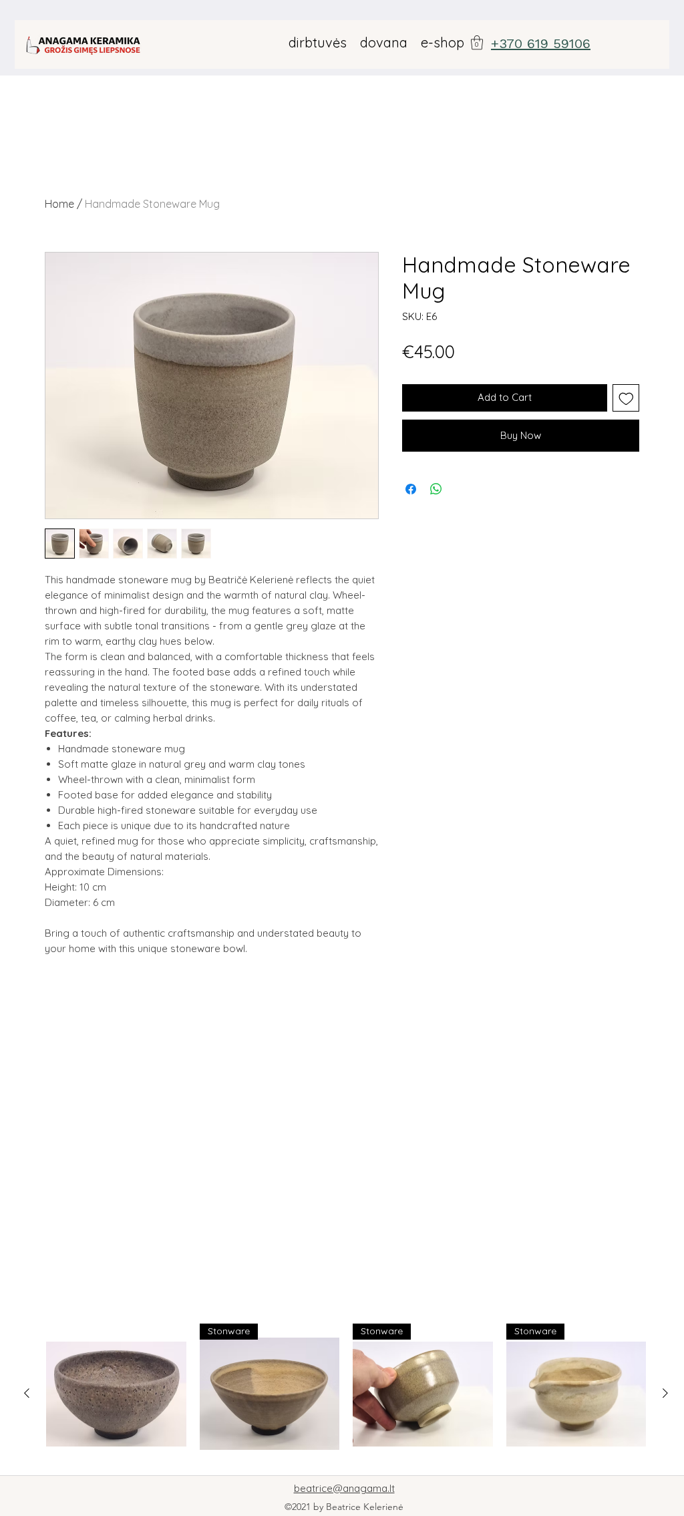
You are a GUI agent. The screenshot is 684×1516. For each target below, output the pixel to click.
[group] (346, 1394)
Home (59, 203)
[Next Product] (665, 1393)
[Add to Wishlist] (626, 398)
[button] (477, 42)
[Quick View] (116, 1394)
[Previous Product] (27, 1393)
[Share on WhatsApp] (436, 489)
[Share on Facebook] (411, 489)
